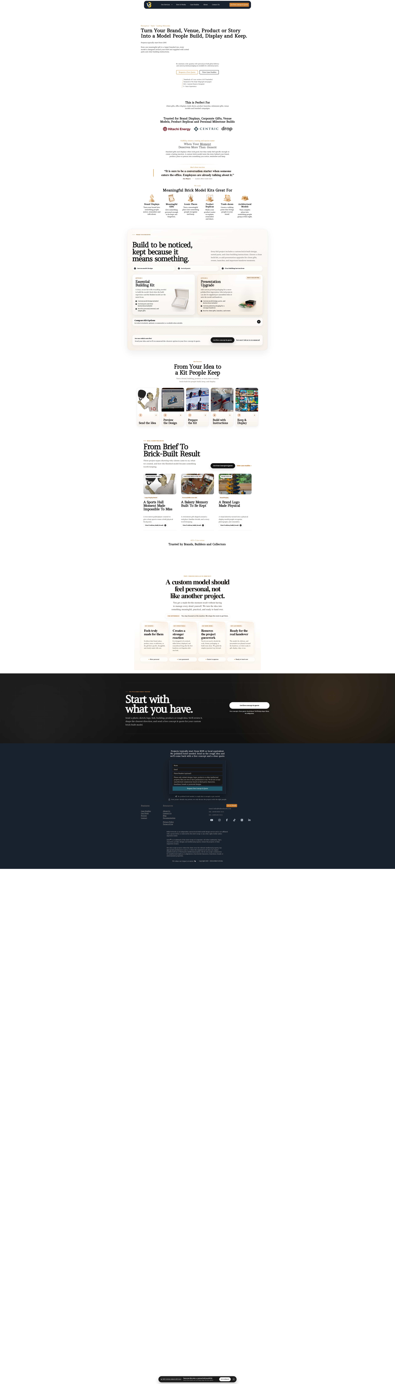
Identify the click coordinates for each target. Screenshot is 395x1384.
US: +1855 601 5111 (216, 815)
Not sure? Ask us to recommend (248, 340)
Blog (164, 816)
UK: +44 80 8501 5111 (216, 812)
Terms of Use (168, 824)
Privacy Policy (168, 822)
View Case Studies (209, 72)
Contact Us (216, 5)
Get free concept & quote (222, 340)
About (205, 5)
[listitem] (148, 407)
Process (144, 816)
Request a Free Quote (187, 72)
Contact (144, 818)
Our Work (145, 813)
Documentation (169, 818)
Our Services (165, 5)
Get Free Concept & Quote (239, 5)
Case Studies (194, 5)
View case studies (244, 466)
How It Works (181, 5)
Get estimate (225, 1379)
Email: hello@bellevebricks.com (220, 809)
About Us (166, 811)
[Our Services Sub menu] (172, 4)
